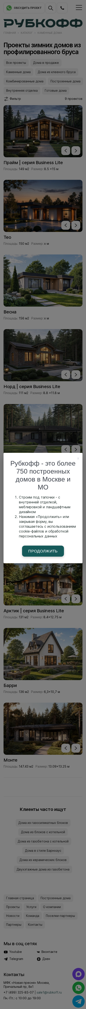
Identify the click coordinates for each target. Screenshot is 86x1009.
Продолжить (43, 551)
